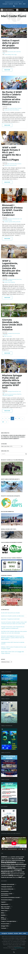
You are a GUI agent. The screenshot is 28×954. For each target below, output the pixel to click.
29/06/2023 (4, 50)
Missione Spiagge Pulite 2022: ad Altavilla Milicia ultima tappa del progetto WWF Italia (12, 381)
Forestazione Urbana (6, 899)
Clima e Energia (5, 908)
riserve (19, 872)
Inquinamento (4, 904)
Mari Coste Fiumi (17, 51)
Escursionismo (10, 51)
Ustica (12, 54)
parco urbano (11, 870)
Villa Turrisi (15, 877)
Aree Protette (4, 895)
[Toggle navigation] (25, 10)
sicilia (3, 874)
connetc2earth (7, 858)
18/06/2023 (4, 106)
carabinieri (6, 221)
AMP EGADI (6, 165)
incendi (3, 866)
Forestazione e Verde (6, 893)
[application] (14, 843)
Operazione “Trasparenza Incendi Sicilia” (10, 619)
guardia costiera (12, 221)
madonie (8, 866)
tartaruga (22, 873)
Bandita (5, 282)
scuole (22, 872)
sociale (5, 54)
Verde (3, 877)
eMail (24, 3)
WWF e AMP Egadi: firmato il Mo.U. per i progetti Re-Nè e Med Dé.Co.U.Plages (11, 153)
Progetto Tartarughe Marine (8, 921)
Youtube (16, 3)
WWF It (20, 3)
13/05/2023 (4, 278)
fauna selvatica (20, 862)
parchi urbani (19, 868)
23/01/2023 (4, 332)
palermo (11, 868)
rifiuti (12, 872)
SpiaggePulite (10, 395)
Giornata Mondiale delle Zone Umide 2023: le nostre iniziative (12, 324)
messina (6, 110)
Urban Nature (16, 875)
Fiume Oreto (19, 279)
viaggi (15, 54)
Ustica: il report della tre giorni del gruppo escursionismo (10, 44)
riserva (15, 872)
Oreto (9, 282)
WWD (5, 336)
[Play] (3, 849)
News (4, 53)
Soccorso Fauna (5, 923)
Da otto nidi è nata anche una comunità (10, 612)
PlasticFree (13, 282)
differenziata (15, 858)
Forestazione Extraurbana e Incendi (10, 897)
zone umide (9, 336)
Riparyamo (5, 395)
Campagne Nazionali (12, 279)
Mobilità (3, 915)
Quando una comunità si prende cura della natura (12, 616)
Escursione (21, 860)
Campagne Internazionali (13, 333)
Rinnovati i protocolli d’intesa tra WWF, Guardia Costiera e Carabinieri (12, 210)
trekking (9, 54)
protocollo (18, 221)
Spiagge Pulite (5, 926)
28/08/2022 (4, 390)
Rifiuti (2, 912)
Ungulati (3, 902)
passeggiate (18, 870)
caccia (9, 856)
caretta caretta (20, 857)
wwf (20, 877)
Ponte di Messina (15, 110)
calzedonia (6, 394)
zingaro (23, 877)
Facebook (10, 3)
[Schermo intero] (25, 849)
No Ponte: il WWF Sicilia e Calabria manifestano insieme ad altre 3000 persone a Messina (12, 98)
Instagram (5, 3)
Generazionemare (13, 165)
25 (3, 422)
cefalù (2, 858)
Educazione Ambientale (12, 218)
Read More (7, 69)
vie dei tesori (8, 877)
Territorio (19, 108)
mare (13, 866)
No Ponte (10, 110)
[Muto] (22, 849)
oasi (20, 866)
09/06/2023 (4, 217)
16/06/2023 (4, 162)
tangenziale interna (14, 873)
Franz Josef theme (18, 947)
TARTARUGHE (4, 875)
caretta (13, 857)
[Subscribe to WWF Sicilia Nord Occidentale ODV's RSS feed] (14, 6)
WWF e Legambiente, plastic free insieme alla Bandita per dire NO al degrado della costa (11, 268)
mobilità (17, 866)
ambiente (4, 857)
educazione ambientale (11, 860)
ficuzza (3, 864)
